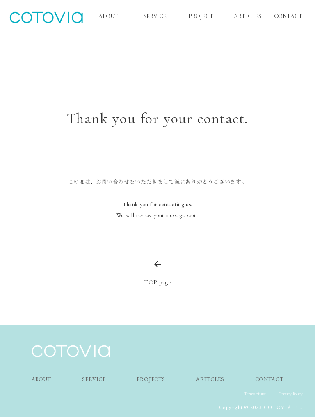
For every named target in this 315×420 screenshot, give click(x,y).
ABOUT (41, 379)
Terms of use (255, 394)
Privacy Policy (291, 394)
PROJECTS (151, 379)
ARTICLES (210, 379)
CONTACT (288, 16)
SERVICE (94, 379)
